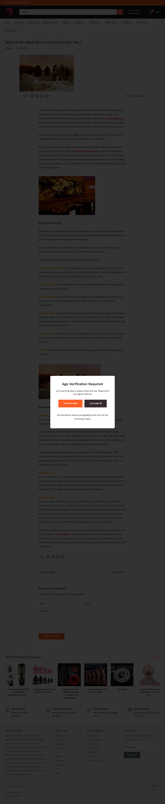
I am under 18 (96, 403)
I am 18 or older (70, 403)
